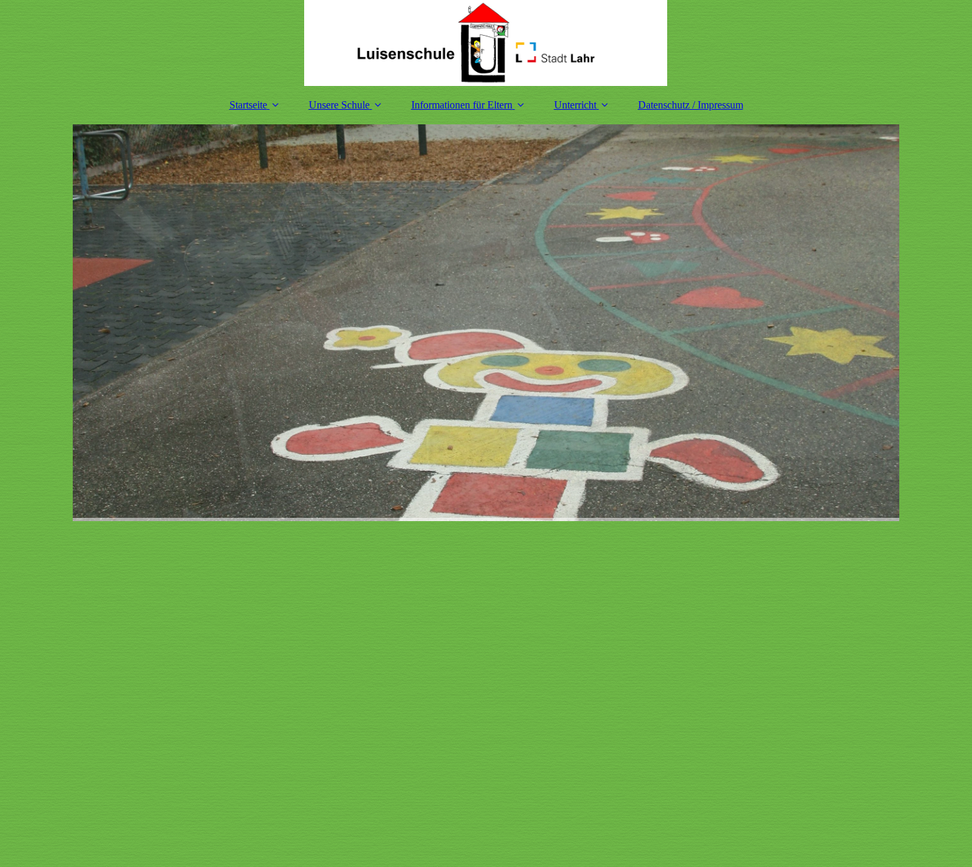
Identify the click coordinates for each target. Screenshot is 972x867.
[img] (486, 43)
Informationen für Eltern (461, 104)
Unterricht (575, 104)
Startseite (248, 104)
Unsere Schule (339, 104)
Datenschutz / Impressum (690, 104)
